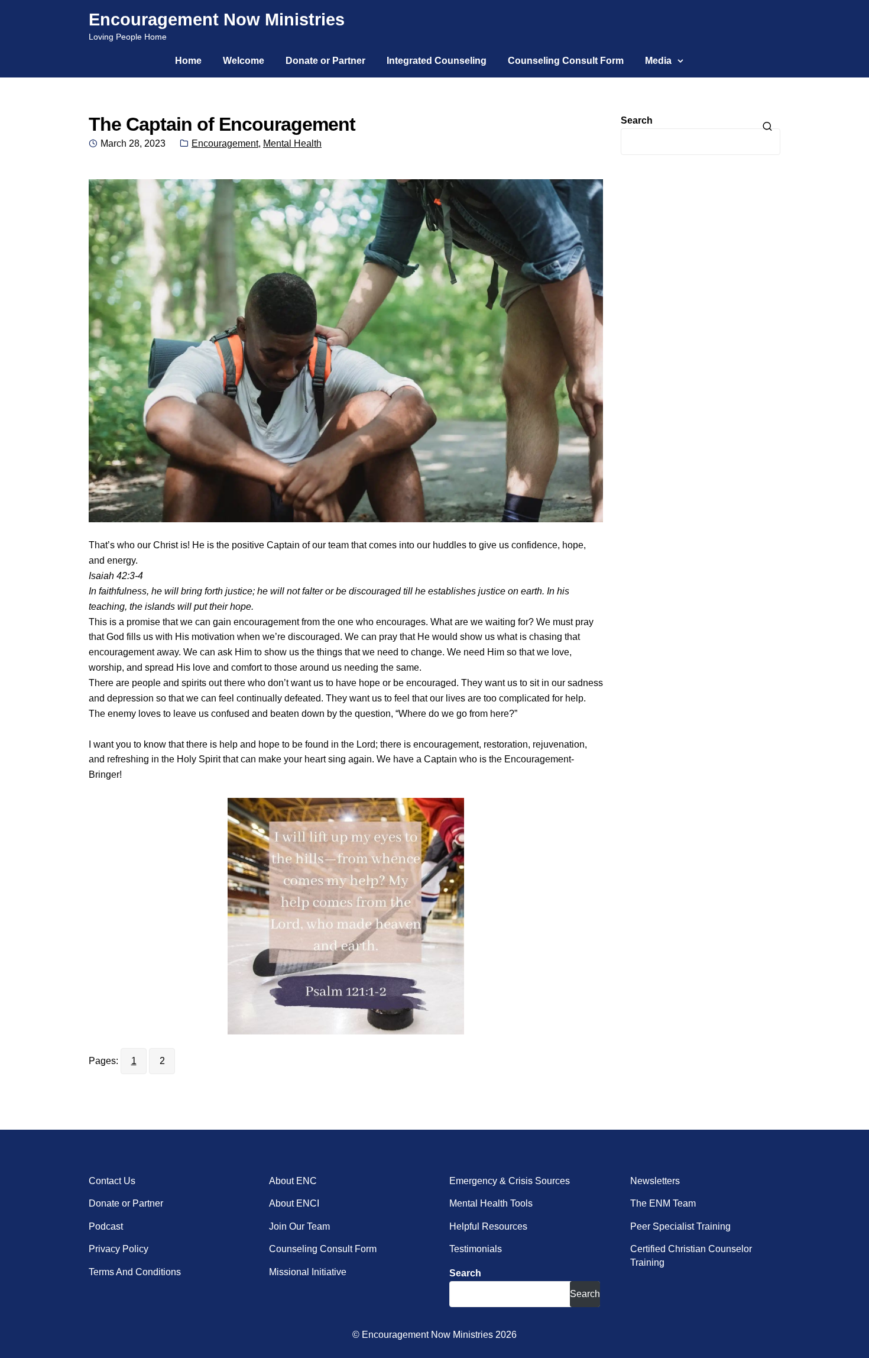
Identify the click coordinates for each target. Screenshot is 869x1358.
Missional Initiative (307, 1272)
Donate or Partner (325, 61)
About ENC (293, 1181)
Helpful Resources (488, 1226)
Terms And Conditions (135, 1272)
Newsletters (655, 1181)
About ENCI (294, 1203)
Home (188, 61)
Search (637, 120)
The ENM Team (663, 1203)
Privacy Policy (118, 1249)
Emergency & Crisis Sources (509, 1181)
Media (658, 61)
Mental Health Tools (491, 1203)
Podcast (106, 1226)
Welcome (243, 61)
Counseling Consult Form (566, 61)
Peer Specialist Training (680, 1226)
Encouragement (225, 143)
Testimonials (475, 1249)
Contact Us (112, 1181)
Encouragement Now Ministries (217, 19)
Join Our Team (299, 1226)
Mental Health (292, 143)
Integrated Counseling (437, 61)
